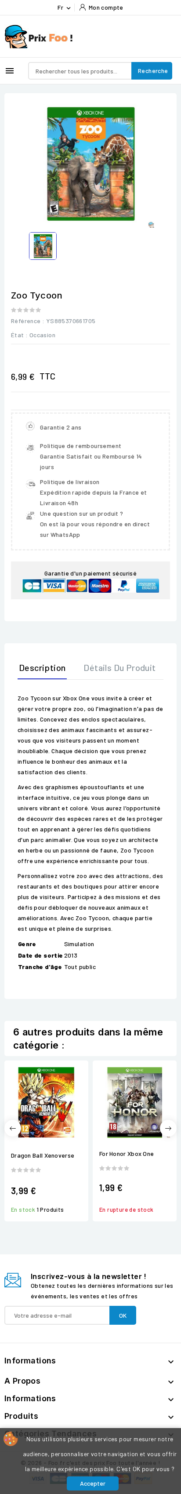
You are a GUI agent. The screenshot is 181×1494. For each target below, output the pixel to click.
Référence (26, 320)
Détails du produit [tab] (119, 667)
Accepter (92, 1483)
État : (19, 335)
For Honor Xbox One (126, 1153)
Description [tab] (42, 667)
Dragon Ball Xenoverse (42, 1155)
